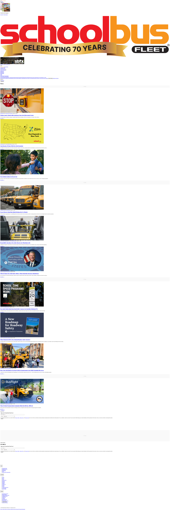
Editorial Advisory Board (14, 78)
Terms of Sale (10, 509)
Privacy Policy (40, 78)
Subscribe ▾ (2, 2)
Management (2, 72)
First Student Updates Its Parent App (8, 176)
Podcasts (18, 77)
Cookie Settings (50, 78)
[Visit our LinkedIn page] (1, 444)
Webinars (28, 77)
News (6, 0)
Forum (31, 77)
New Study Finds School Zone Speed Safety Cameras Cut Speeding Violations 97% (19, 309)
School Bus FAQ (35, 78)
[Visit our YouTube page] (3, 444)
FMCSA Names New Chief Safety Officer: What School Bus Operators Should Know (19, 273)
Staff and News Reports (9, 113)
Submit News (25, 78)
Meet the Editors (8, 78)
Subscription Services (3, 78)
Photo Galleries (10, 77)
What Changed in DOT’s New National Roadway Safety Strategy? (15, 339)
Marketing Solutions (56, 78)
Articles (8, 0)
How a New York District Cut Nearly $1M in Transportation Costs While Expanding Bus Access (22, 370)
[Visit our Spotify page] (5, 444)
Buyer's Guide (44, 77)
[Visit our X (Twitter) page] (2, 444)
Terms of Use (6, 509)
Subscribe (1, 14)
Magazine (15, 77)
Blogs (5, 77)
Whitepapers (24, 77)
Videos (7, 77)
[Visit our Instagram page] (4, 444)
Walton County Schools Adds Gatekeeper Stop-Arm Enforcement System (17, 115)
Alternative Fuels (2, 67)
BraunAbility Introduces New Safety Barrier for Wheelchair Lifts (15, 242)
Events (26, 77)
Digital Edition (6, 14)
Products (13, 77)
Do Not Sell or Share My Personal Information (18, 509)
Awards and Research (35, 77)
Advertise (31, 78)
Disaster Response (2, 69)
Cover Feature (4, 0)
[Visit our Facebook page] (0, 444)
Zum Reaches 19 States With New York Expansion (11, 146)
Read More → (2, 118)
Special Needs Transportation (4, 76)
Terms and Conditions (45, 78)
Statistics (21, 77)
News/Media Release (8, 174)
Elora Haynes (8, 210)
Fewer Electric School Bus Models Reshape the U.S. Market (14, 212)
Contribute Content (20, 78)
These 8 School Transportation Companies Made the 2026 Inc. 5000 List (16, 405)
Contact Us (28, 78)
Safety (1, 74)
